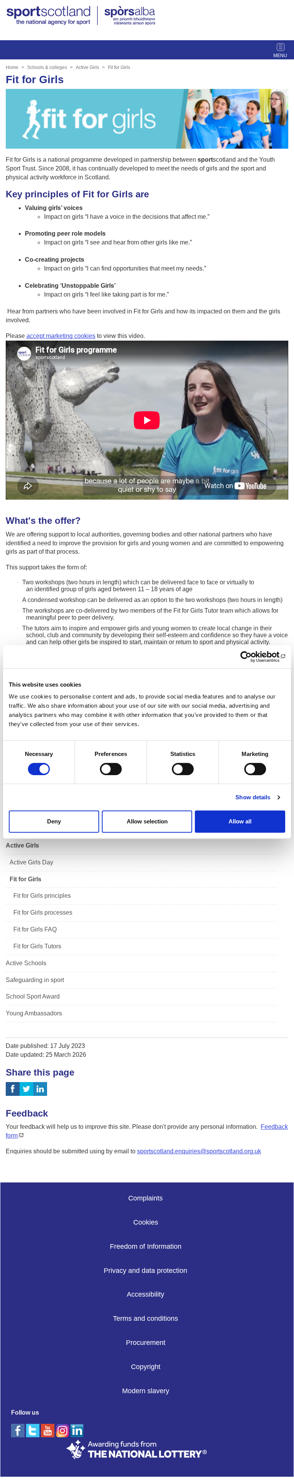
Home (12, 67)
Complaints (145, 1198)
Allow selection (147, 821)
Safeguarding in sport (35, 980)
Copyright (145, 1367)
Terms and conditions (145, 1318)
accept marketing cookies (60, 336)
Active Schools (26, 963)
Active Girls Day (31, 862)
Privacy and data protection (145, 1270)
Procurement (145, 1342)
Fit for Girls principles (42, 895)
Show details (252, 797)
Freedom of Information (145, 1246)
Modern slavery (145, 1391)
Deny (54, 821)
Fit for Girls (119, 67)
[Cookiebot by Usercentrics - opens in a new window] (251, 656)
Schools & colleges (47, 67)
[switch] (111, 769)
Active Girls (87, 67)
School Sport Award (33, 996)
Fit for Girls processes (42, 912)
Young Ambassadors (34, 1013)
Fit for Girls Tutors (37, 946)
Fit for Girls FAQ (35, 929)
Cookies (145, 1222)
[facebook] (18, 1430)
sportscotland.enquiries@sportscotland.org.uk (199, 1151)
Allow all (240, 821)
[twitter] (33, 1430)
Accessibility (145, 1294)
